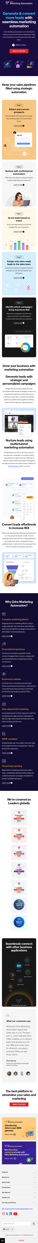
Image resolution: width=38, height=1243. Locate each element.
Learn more (18, 126)
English (7, 1229)
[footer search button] (33, 1224)
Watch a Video (21, 45)
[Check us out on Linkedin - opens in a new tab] (10, 1213)
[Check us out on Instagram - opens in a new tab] (3, 1213)
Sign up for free (19, 51)
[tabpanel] (19, 1046)
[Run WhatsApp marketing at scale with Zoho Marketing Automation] (19, 1152)
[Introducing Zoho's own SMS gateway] (19, 1128)
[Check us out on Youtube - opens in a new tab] (15, 1213)
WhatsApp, (15, 466)
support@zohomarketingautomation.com (19, 1209)
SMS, (10, 466)
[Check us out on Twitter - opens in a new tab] (7, 1213)
